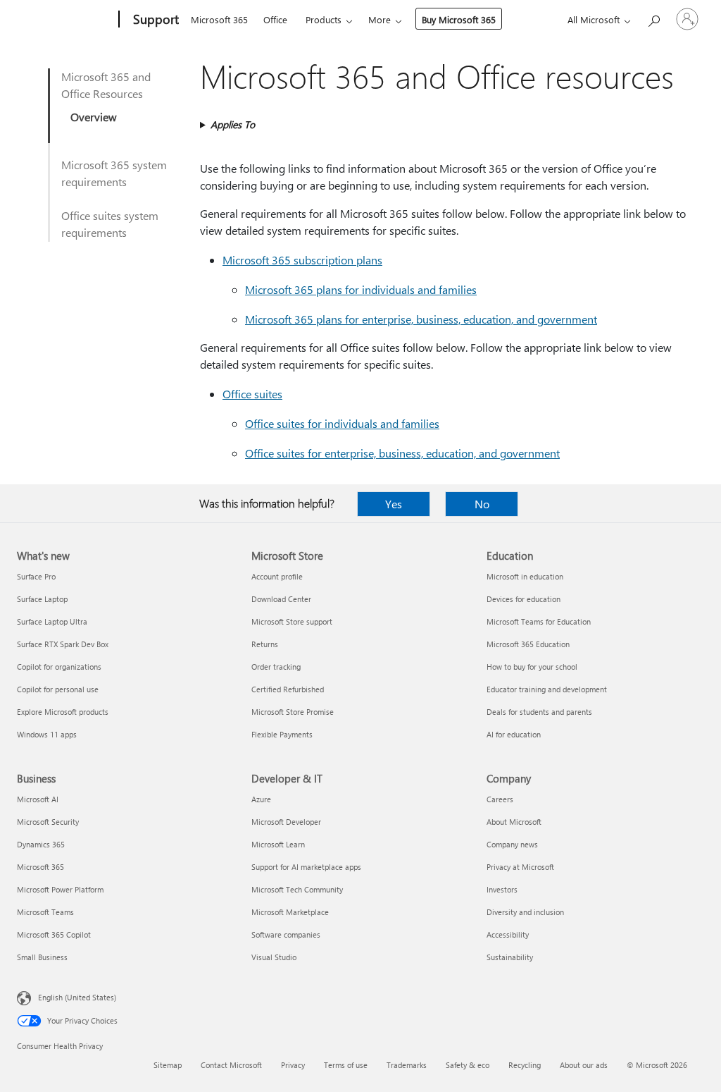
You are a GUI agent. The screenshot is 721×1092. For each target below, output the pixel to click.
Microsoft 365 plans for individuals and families (361, 289)
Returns (264, 644)
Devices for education (523, 599)
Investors (502, 889)
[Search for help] (653, 18)
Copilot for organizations (59, 666)
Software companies (285, 934)
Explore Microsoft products (62, 711)
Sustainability (510, 957)
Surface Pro (36, 576)
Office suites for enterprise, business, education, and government (402, 453)
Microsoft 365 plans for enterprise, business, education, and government (421, 319)
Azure (261, 799)
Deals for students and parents (539, 711)
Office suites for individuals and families (342, 423)
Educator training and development (547, 689)
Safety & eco (467, 1065)
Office (275, 19)
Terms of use (346, 1065)
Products (323, 19)
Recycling (524, 1065)
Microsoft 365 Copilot (54, 934)
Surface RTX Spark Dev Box (62, 644)
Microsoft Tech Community (297, 889)
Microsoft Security (48, 821)
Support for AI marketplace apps (306, 866)
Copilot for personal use (58, 689)
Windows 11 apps (47, 734)
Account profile (277, 576)
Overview (93, 116)
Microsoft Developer (286, 821)
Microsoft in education (525, 576)
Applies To (233, 124)
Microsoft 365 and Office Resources (106, 85)
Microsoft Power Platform (60, 889)
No (482, 503)
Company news (512, 844)
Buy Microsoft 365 (459, 19)
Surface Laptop (42, 599)
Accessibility (508, 934)
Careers (500, 799)
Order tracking (276, 666)
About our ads (584, 1065)
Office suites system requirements (109, 224)
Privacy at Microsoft (520, 866)
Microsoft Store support (291, 621)
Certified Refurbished (287, 689)
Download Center (281, 599)
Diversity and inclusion (525, 912)
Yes (393, 503)
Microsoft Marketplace (290, 912)
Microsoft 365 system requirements (114, 173)
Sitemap (167, 1065)
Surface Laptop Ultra (52, 621)
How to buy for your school (532, 666)
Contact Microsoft (231, 1065)
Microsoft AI (37, 799)
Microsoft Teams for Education (539, 621)
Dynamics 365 (41, 844)
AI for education (514, 734)
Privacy (293, 1065)
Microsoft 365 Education (528, 644)
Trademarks (407, 1065)
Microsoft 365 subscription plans (302, 259)
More (379, 19)
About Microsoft (514, 821)
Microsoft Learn (278, 844)
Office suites (252, 393)
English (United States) (77, 997)
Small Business (42, 957)
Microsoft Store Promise (292, 711)
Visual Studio (273, 957)
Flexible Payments (282, 734)
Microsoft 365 (219, 19)
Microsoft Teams (45, 912)
